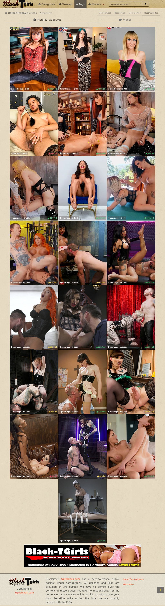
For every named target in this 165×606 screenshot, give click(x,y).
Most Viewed (135, 13)
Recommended (151, 13)
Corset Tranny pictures (133, 579)
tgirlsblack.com (24, 592)
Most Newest (105, 13)
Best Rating (120, 13)
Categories (48, 4)
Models (96, 4)
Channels (67, 4)
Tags (82, 4)
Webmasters (128, 584)
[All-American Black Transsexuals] (82, 566)
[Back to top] (160, 590)
